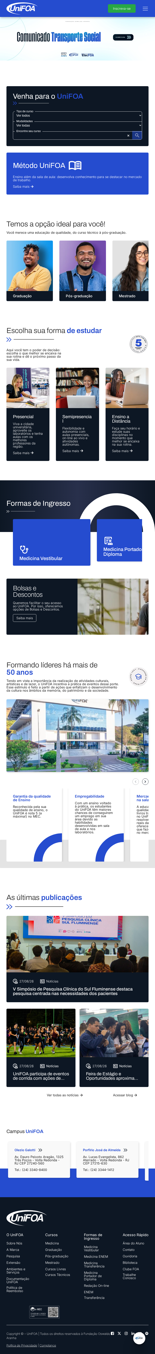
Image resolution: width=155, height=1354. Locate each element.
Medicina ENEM (96, 1256)
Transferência (94, 1297)
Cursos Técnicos (57, 1274)
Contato (128, 1249)
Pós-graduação (56, 1256)
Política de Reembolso (14, 1289)
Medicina (52, 1243)
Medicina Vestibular (91, 1248)
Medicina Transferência (94, 1264)
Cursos (51, 1235)
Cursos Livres (55, 1269)
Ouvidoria (130, 1256)
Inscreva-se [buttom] (122, 8)
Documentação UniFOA (17, 1280)
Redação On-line (96, 1285)
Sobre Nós (14, 1243)
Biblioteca (130, 1262)
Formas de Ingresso (93, 1236)
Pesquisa (13, 1256)
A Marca (12, 1249)
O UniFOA (14, 1235)
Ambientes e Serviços (15, 1270)
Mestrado (52, 1262)
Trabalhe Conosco (129, 1276)
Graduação (53, 1249)
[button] (8, 34)
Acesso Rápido (136, 1235)
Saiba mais (24, 618)
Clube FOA (131, 1269)
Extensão (13, 1262)
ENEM (88, 1292)
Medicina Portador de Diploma (93, 1276)
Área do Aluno (133, 1243)
